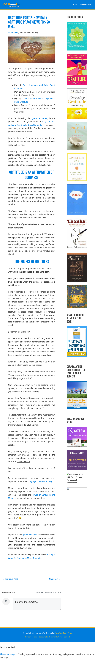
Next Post (55, 579)
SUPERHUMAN (85, 4)
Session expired (7, 647)
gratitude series (39, 118)
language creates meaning (40, 481)
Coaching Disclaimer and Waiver (50, 637)
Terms (35, 637)
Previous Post (10, 579)
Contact (67, 637)
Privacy (28, 637)
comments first (53, 592)
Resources (13, 32)
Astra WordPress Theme (64, 633)
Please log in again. (9, 654)
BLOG (75, 4)
